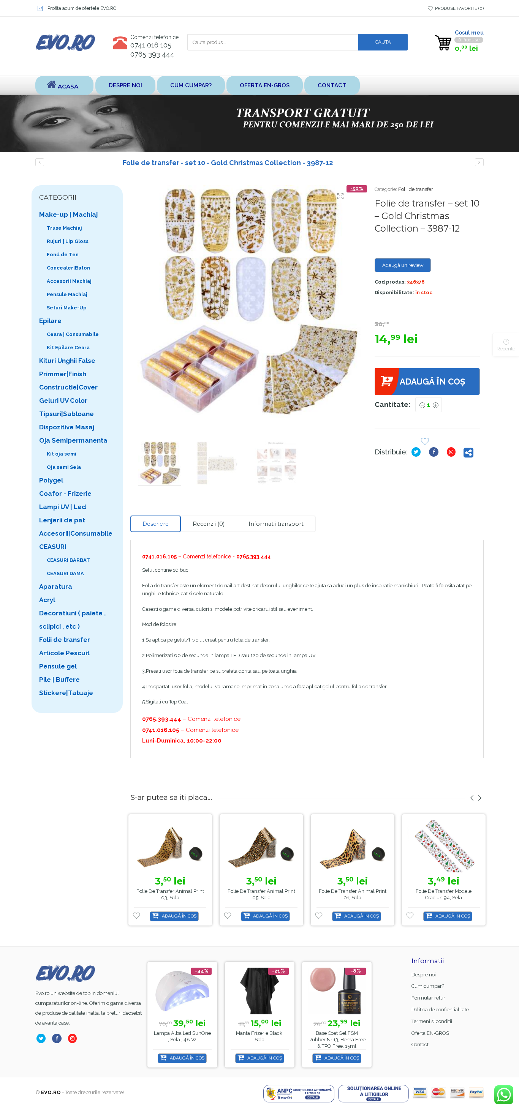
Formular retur (428, 998)
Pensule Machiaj (67, 294)
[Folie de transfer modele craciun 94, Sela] (444, 846)
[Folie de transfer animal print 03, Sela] (170, 846)
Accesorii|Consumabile (75, 533)
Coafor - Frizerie (65, 493)
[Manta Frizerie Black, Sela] (260, 991)
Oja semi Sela (64, 467)
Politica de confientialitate (440, 1009)
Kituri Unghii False (67, 360)
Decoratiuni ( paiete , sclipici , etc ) (72, 619)
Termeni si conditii (431, 1021)
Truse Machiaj (64, 228)
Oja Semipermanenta (73, 440)
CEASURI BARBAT (68, 560)
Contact (332, 85)
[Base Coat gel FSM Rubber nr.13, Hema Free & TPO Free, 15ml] (337, 991)
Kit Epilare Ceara (68, 347)
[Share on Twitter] (417, 452)
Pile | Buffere (59, 679)
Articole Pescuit (64, 653)
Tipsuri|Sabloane (66, 414)
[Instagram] (453, 452)
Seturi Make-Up (67, 308)
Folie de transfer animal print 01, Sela (352, 894)
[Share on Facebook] (435, 452)
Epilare (50, 321)
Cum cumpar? (191, 85)
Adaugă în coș (432, 381)
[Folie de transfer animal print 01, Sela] (352, 846)
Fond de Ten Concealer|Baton (68, 261)
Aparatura (55, 586)
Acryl (47, 600)
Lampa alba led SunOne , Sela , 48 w (182, 1036)
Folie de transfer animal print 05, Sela (261, 894)
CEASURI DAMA (65, 573)
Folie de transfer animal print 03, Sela (170, 894)
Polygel (51, 480)
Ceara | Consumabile (73, 334)
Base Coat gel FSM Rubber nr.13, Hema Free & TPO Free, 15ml (337, 1039)
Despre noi (125, 85)
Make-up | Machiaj (68, 214)
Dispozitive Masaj (66, 427)
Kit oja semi (61, 454)
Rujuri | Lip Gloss (68, 241)
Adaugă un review (403, 265)
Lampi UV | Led (62, 507)
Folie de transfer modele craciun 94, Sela (444, 894)
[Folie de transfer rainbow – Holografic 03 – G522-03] (479, 162)
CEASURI (52, 546)
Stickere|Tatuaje (66, 693)
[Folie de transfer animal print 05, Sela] (261, 846)
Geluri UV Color (63, 400)
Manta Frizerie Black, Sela (259, 1036)
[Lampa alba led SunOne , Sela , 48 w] (182, 991)
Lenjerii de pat (62, 520)
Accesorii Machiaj (69, 281)
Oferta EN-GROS (265, 85)
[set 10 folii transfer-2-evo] (246, 301)
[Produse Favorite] (425, 442)
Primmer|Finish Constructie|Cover (68, 380)
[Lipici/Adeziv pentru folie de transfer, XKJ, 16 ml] (39, 162)
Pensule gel (58, 666)
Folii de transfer (415, 189)
